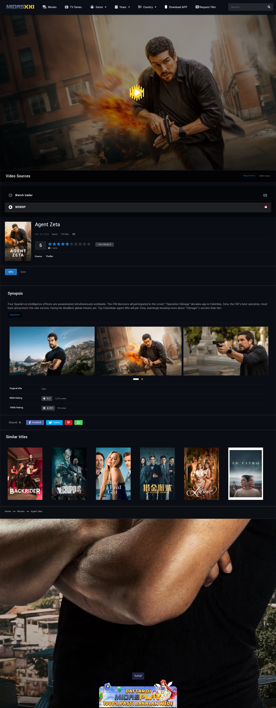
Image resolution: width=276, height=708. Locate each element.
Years (122, 7)
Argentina (15, 314)
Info (11, 272)
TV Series (75, 7)
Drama (38, 256)
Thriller (49, 256)
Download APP (177, 7)
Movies (52, 7)
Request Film (207, 7)
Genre (99, 7)
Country (148, 7)
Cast (23, 272)
